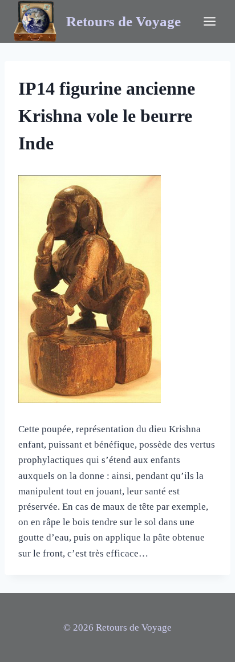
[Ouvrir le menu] (209, 21)
